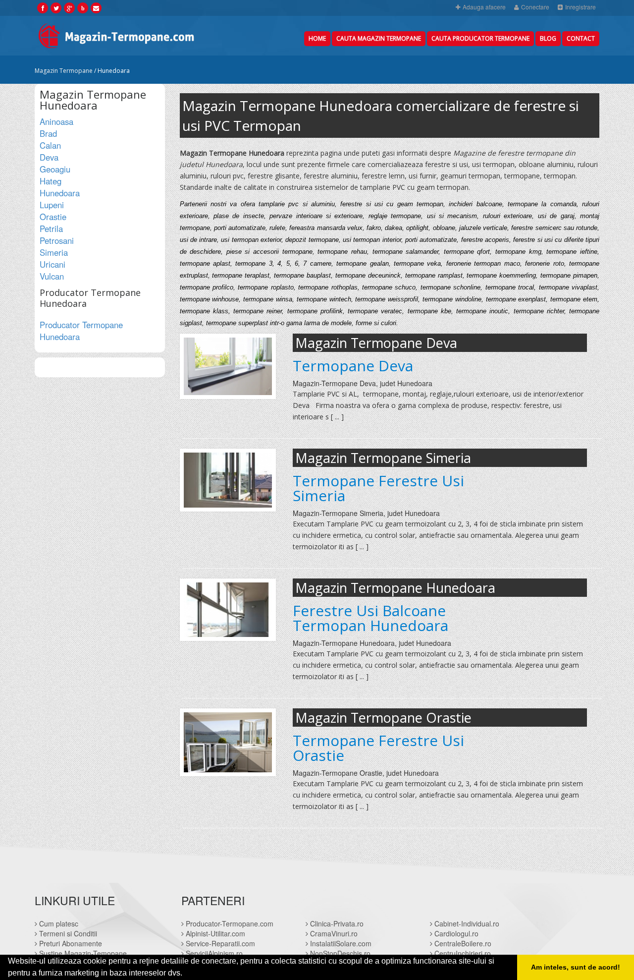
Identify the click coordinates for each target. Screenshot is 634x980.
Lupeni (52, 205)
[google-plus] (69, 7)
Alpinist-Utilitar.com (214, 933)
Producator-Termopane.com (228, 923)
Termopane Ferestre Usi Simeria (378, 488)
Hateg (50, 181)
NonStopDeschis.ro (339, 953)
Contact (581, 38)
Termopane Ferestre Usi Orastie (378, 748)
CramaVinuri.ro (333, 933)
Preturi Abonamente (69, 943)
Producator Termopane (81, 331)
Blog (548, 38)
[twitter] (56, 7)
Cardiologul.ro (455, 933)
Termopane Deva (353, 365)
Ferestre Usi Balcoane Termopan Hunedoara (370, 618)
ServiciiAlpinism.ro (213, 953)
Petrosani (57, 240)
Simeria (54, 252)
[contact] (96, 7)
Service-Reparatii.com (219, 943)
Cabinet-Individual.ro (465, 923)
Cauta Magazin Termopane (378, 38)
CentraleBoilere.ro (461, 943)
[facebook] (43, 7)
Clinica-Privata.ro (336, 923)
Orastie (53, 217)
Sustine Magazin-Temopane (82, 953)
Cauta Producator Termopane (480, 38)
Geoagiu (55, 169)
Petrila (51, 228)
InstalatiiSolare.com (339, 943)
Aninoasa (56, 121)
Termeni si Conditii (67, 933)
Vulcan (52, 276)
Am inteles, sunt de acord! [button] (575, 967)
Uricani (52, 264)
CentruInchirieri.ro (461, 953)
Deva (49, 157)
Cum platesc (57, 923)
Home (317, 38)
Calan (50, 145)
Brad (48, 133)
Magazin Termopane (64, 70)
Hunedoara (60, 193)
